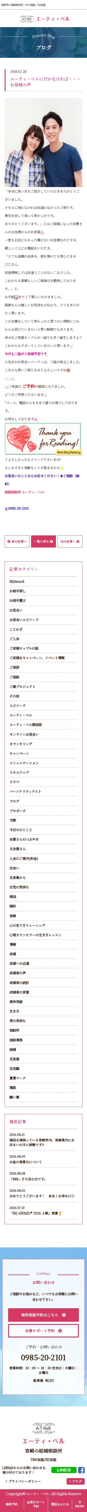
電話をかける (60, 1504)
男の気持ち (18, 1020)
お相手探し (18, 590)
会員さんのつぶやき (24, 839)
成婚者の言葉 (19, 992)
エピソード (18, 705)
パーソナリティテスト (25, 791)
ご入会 (14, 638)
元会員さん (18, 848)
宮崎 (13, 915)
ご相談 (14, 676)
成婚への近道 (19, 963)
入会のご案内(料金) (24, 858)
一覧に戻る (41, 541)
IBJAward (17, 581)
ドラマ (14, 781)
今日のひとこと (21, 829)
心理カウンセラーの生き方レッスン (35, 934)
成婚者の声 (18, 972)
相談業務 (16, 1039)
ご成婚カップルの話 (24, 648)
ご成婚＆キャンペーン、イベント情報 (37, 657)
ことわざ (16, 629)
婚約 (13, 905)
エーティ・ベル (21, 714)
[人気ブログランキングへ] (43, 438)
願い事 (14, 1096)
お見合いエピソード (24, 619)
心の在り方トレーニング (27, 925)
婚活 (13, 896)
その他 (14, 695)
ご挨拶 (14, 667)
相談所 (14, 1030)
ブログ (14, 801)
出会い (14, 867)
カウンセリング (21, 743)
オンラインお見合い (24, 734)
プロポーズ (18, 810)
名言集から (18, 877)
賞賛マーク (18, 1077)
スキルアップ (19, 772)
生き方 (14, 1011)
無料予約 (12, 1504)
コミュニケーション (24, 762)
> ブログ (75, 1481)
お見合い (16, 610)
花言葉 (14, 1058)
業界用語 (16, 1001)
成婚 (13, 953)
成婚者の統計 (19, 982)
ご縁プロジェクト (22, 686)
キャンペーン (19, 753)
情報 (13, 944)
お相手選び (18, 600)
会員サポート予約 (40, 1330)
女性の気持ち (19, 886)
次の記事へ (68, 541)
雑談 (13, 1087)
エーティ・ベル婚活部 (26, 724)
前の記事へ (19, 541)
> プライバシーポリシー (23, 1481)
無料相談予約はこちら (39, 1315)
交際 (13, 820)
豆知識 (14, 1068)
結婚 (13, 1049)
